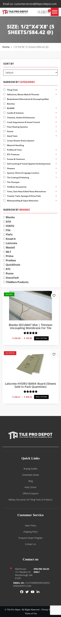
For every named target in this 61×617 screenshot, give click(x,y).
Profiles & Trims (14, 149)
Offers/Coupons (30, 493)
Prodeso (10, 260)
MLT (8, 252)
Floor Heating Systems (17, 127)
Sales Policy (30, 525)
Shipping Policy (30, 531)
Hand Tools (12, 136)
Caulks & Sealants (15, 113)
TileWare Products (16, 282)
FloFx (9, 234)
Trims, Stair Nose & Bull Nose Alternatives (26, 191)
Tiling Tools (12, 89)
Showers (11, 168)
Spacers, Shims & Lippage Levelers (23, 173)
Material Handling (15, 145)
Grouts (10, 131)
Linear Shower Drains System (20, 140)
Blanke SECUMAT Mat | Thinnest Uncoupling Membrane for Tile (30, 326)
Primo (9, 256)
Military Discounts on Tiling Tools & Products (30, 499)
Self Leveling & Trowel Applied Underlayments (29, 163)
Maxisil (10, 247)
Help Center (30, 487)
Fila (7, 230)
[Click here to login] (43, 11)
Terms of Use (31, 613)
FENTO (9, 226)
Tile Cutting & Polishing (18, 177)
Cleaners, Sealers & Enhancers (21, 117)
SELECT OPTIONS (41, 338)
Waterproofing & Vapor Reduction (22, 200)
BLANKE (11, 108)
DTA (8, 221)
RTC (8, 269)
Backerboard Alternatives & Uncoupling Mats (28, 99)
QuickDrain (12, 264)
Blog (30, 481)
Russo (9, 273)
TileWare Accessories (16, 187)
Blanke (10, 217)
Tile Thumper (13, 182)
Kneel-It (10, 239)
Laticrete (11, 243)
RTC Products (13, 154)
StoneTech (12, 277)
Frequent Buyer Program (31, 537)
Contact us (30, 544)
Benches (11, 103)
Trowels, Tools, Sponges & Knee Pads (24, 196)
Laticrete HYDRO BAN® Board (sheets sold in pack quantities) (30, 385)
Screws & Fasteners (16, 159)
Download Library (30, 474)
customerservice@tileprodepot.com (35, 4)
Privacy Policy (48, 609)
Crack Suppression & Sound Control (23, 122)
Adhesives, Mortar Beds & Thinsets (23, 94)
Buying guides (31, 468)
